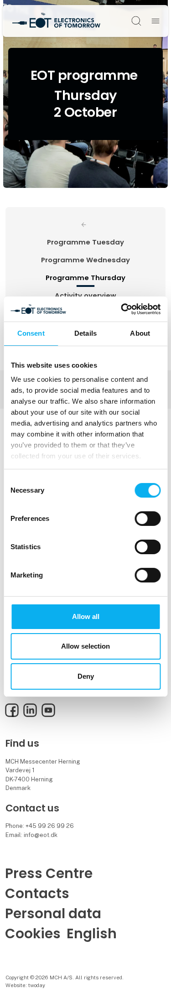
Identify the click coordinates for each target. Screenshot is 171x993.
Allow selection (85, 646)
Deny (86, 676)
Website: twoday (25, 985)
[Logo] (56, 21)
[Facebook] (12, 715)
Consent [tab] (31, 333)
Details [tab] (85, 333)
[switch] (148, 518)
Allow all (85, 616)
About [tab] (140, 333)
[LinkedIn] (30, 715)
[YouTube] (48, 715)
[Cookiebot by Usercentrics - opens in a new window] (122, 309)
